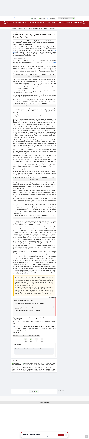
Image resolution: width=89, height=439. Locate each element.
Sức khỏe (53, 22)
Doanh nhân (35, 28)
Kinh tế (19, 22)
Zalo (36, 341)
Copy (42, 341)
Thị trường (14, 28)
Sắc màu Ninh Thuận (26, 300)
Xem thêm (16, 314)
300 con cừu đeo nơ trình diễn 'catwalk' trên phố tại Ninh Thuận (29, 303)
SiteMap (41, 402)
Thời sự (8, 22)
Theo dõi (61, 435)
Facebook (25, 341)
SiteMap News (46, 402)
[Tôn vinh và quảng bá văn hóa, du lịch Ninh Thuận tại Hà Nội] (17, 329)
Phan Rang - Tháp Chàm (34, 335)
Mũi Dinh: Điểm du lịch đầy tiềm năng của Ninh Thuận (37, 318)
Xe (62, 22)
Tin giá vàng (45, 28)
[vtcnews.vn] (25, 339)
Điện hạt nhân (52, 28)
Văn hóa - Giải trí (46, 22)
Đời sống (59, 22)
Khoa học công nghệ (68, 22)
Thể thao (24, 22)
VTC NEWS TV (14, 22)
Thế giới (29, 22)
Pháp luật (39, 22)
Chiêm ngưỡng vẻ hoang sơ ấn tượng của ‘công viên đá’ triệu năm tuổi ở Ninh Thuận (34, 307)
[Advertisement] (68, 50)
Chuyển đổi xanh (78, 22)
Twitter (31, 341)
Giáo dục (34, 22)
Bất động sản (20, 28)
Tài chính (30, 28)
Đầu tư (25, 28)
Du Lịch (40, 28)
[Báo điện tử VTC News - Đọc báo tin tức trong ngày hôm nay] (21, 18)
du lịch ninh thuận (23, 335)
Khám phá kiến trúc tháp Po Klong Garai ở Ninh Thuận (27, 310)
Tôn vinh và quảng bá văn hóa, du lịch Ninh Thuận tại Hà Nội (38, 326)
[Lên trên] (86, 436)
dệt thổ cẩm (15, 335)
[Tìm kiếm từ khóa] (74, 18)
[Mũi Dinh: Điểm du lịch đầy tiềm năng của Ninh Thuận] (17, 320)
